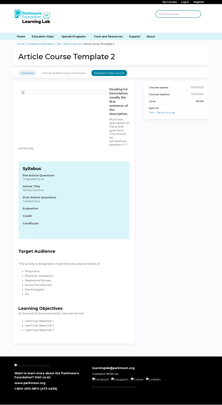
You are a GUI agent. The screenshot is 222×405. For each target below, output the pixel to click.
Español (134, 36)
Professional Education (40, 43)
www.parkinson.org (29, 383)
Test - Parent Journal (68, 43)
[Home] (32, 17)
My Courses (170, 2)
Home (21, 36)
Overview (27, 73)
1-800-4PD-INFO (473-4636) (35, 389)
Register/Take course (109, 73)
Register (199, 2)
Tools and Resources (108, 36)
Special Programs (74, 36)
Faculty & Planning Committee (64, 73)
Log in (185, 2)
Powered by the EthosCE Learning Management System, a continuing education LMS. (197, 399)
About (151, 36)
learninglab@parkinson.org (113, 368)
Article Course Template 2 (99, 43)
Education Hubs (43, 36)
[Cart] (208, 3)
